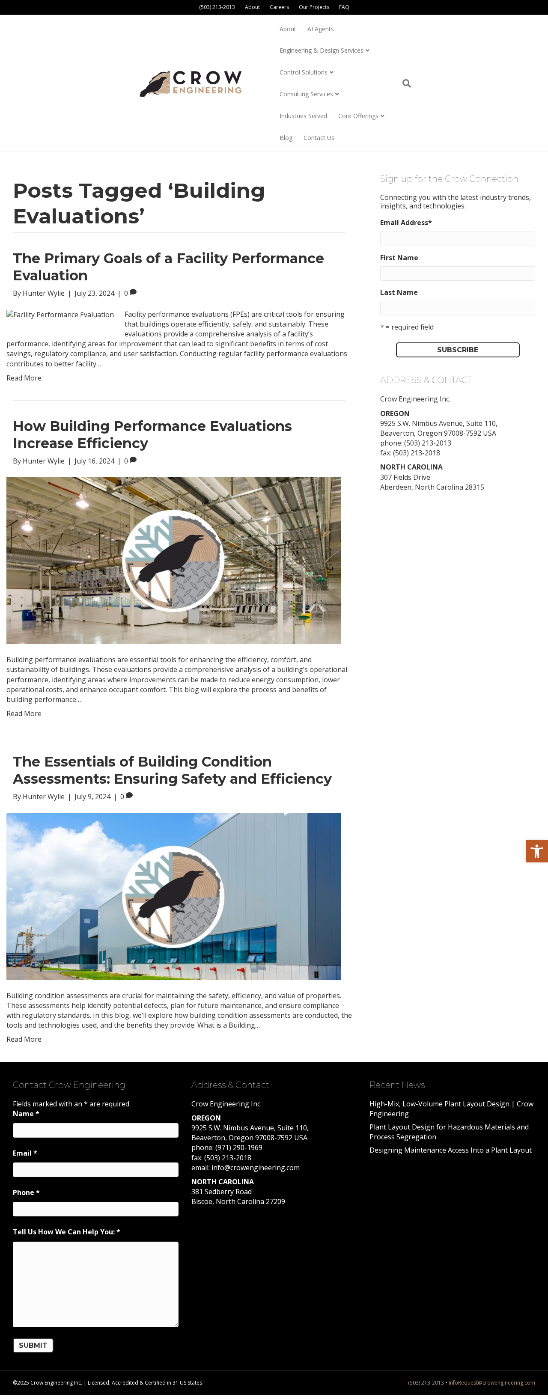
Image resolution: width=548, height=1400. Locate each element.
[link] (537, 851)
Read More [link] (24, 378)
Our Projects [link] (314, 7)
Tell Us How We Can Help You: (66, 1232)
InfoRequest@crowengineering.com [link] (492, 1382)
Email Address (406, 222)
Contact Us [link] (319, 138)
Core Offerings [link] (358, 116)
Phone (26, 1192)
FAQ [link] (344, 7)
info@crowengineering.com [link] (255, 1167)
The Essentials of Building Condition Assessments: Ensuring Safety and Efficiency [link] (172, 770)
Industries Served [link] (303, 116)
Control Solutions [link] (304, 72)
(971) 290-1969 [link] (238, 1147)
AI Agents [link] (320, 29)
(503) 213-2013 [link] (217, 7)
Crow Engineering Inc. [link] (415, 399)
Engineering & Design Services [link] (321, 50)
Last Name (399, 292)
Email (25, 1153)
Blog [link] (286, 138)
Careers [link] (279, 7)
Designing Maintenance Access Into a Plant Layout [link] (450, 1150)
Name (26, 1113)
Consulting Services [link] (306, 94)
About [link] (252, 7)
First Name (399, 257)
